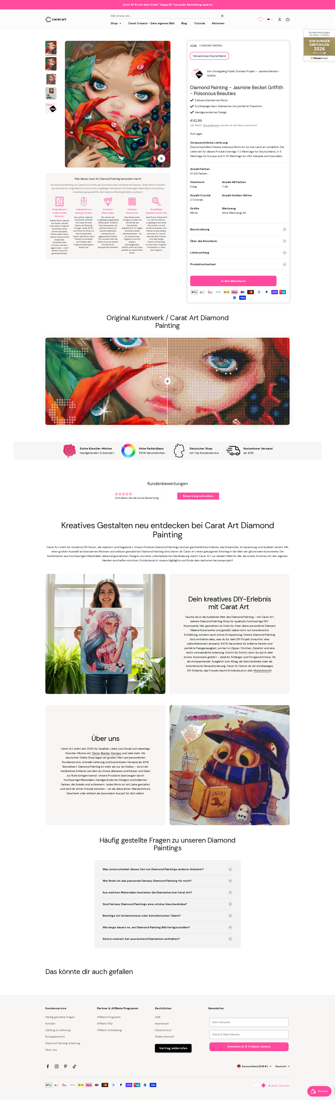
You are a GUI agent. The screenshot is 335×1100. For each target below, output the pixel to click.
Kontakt (50, 1023)
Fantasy (116, 753)
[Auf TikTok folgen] (74, 1066)
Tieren (96, 753)
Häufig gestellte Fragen (60, 1017)
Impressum (162, 1023)
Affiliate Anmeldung (109, 1030)
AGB (157, 1017)
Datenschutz (163, 1030)
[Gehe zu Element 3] (51, 79)
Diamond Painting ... (213, 45)
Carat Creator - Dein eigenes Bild (151, 23)
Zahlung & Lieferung (57, 1030)
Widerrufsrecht (164, 1036)
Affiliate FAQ (105, 1023)
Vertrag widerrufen (173, 1048)
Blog (184, 23)
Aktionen (218, 23)
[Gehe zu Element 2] (51, 64)
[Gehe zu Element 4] (51, 94)
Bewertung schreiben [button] (198, 496)
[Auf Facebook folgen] (47, 1066)
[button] (270, 19)
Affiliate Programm (109, 1017)
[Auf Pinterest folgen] (65, 1066)
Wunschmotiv (262, 670)
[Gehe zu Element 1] (51, 48)
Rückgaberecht (55, 1036)
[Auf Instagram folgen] (56, 1066)
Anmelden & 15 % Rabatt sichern (249, 1046)
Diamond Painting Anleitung (62, 1043)
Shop (114, 23)
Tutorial (199, 23)
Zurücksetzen (208, 16)
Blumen (105, 753)
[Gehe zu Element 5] (51, 108)
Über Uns (51, 1050)
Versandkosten (211, 125)
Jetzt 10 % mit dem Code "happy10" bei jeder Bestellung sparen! (167, 4)
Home (193, 45)
